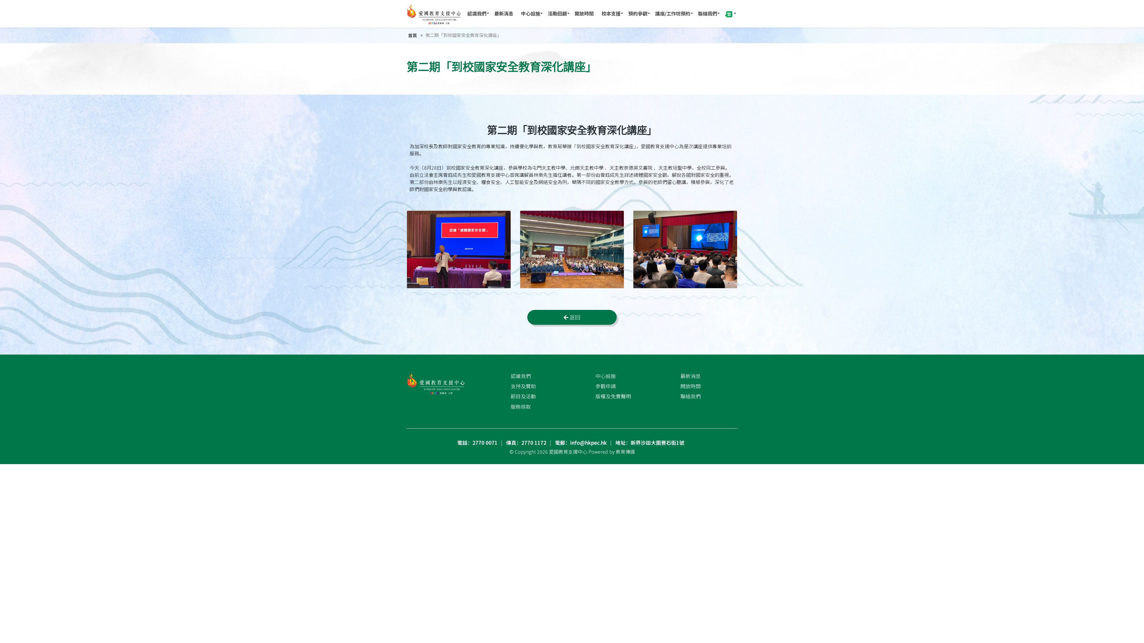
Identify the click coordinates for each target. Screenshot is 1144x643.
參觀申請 (606, 386)
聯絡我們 (707, 13)
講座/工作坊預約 (672, 13)
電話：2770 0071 (477, 442)
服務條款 (521, 406)
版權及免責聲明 (613, 396)
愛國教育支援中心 (568, 451)
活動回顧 (557, 13)
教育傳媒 (625, 451)
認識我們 (476, 13)
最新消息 (503, 13)
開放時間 (584, 13)
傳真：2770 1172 (526, 442)
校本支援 (611, 13)
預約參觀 (637, 13)
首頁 (412, 35)
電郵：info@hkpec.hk (581, 442)
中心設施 (530, 13)
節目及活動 (523, 396)
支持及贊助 (523, 386)
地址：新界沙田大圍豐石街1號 (649, 442)
